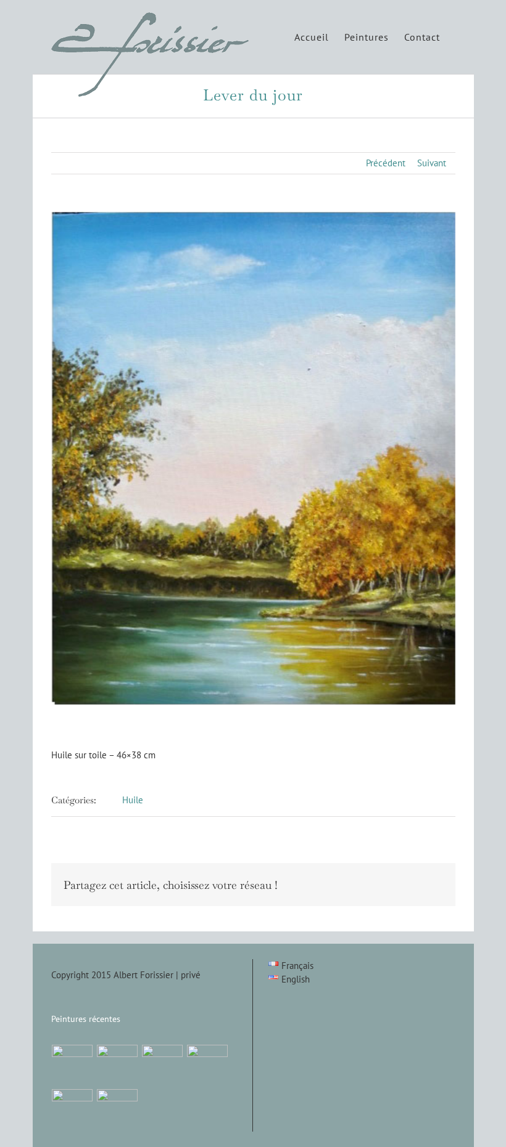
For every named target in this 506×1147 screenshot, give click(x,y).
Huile (132, 800)
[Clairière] (162, 1065)
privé (191, 975)
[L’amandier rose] (72, 1109)
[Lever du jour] (117, 1065)
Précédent (385, 163)
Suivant (431, 163)
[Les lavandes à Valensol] (207, 1065)
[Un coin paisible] (72, 1065)
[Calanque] (117, 1109)
